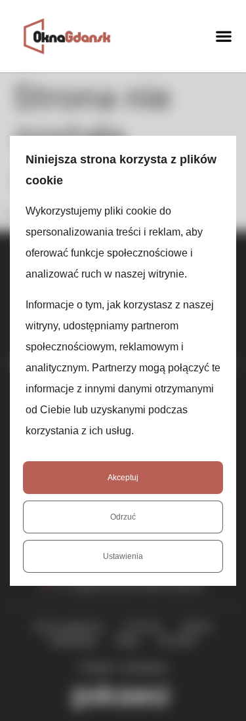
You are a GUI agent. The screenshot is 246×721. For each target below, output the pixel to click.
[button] (223, 36)
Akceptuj (123, 477)
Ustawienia (123, 556)
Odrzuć (123, 517)
